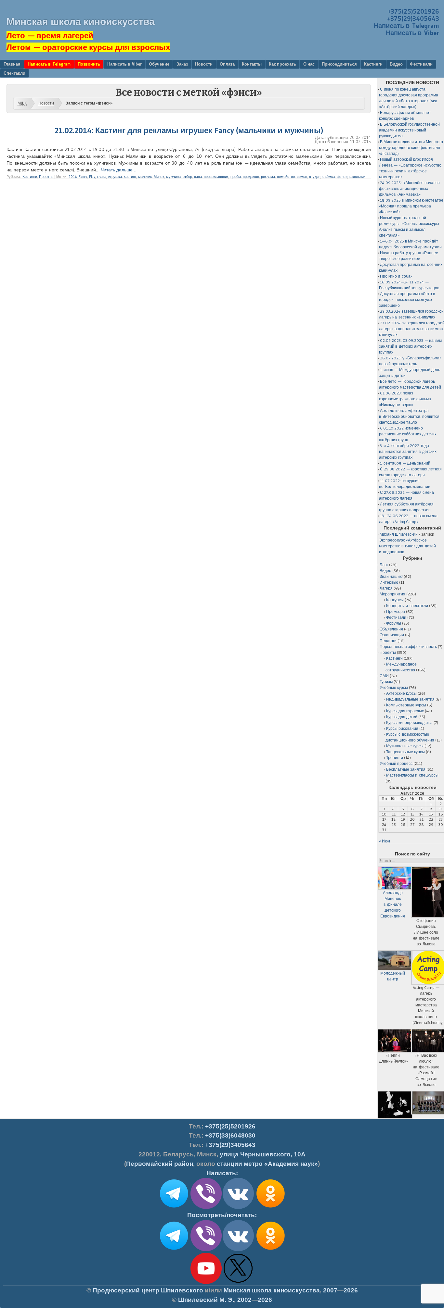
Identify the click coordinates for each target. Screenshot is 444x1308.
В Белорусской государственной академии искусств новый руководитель (409, 130)
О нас (309, 64)
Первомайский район (159, 1163)
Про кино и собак (396, 276)
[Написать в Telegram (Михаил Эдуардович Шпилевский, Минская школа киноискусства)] (173, 1207)
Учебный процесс (396, 763)
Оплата (227, 64)
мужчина (173, 176)
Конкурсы (395, 599)
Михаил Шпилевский (399, 534)
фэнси (342, 176)
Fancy (83, 176)
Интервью (389, 582)
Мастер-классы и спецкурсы (412, 775)
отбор (187, 176)
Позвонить (89, 64)
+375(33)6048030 (230, 1135)
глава (101, 176)
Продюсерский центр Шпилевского (148, 1290)
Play (92, 176)
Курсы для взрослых (405, 710)
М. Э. (206, 1299)
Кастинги (373, 64)
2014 (73, 176)
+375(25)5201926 (413, 11)
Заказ (182, 64)
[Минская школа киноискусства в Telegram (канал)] (173, 1250)
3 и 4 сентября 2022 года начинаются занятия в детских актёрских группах (408, 451)
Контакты (252, 64)
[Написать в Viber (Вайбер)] (206, 1207)
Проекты (46, 176)
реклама (268, 176)
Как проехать (282, 64)
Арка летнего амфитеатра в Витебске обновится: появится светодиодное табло (409, 416)
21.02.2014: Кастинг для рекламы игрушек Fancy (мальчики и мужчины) (189, 130)
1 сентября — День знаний (405, 463)
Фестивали (421, 64)
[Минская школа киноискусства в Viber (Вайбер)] (206, 1250)
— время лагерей (50, 35)
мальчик (145, 176)
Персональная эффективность (408, 646)
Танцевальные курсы (405, 751)
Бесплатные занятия (405, 769)
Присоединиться (339, 64)
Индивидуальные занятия (410, 699)
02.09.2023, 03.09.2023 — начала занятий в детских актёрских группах (410, 346)
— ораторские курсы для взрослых (88, 47)
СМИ (384, 675)
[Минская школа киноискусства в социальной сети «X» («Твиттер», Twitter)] (238, 1282)
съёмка (328, 176)
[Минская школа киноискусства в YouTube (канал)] (206, 1282)
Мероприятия (392, 594)
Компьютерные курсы (406, 705)
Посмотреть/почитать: (222, 1215)
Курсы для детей (401, 716)
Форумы (393, 623)
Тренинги (394, 757)
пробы (235, 176)
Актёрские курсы (401, 693)
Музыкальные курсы (405, 745)
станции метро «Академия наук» (267, 1163)
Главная (12, 64)
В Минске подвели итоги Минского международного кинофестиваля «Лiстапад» (411, 147)
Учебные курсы (394, 687)
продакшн (251, 176)
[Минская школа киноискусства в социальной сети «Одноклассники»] (270, 1250)
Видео (396, 64)
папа (198, 176)
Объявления (391, 629)
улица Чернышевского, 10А (263, 1154)
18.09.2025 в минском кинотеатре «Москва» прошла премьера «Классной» (411, 206)
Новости (204, 64)
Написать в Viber (412, 33)
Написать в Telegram (406, 26)
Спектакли (14, 73)
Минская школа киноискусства (81, 22)
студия (314, 176)
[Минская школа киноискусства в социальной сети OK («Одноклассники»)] (270, 1207)
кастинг (130, 176)
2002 (244, 1299)
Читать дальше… (118, 170)
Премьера (395, 611)
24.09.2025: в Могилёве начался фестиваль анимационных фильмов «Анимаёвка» (409, 188)
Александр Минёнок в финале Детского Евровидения (392, 904)
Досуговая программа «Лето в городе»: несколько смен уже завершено (407, 299)
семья (302, 176)
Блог (384, 564)
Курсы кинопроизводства (409, 722)
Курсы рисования (402, 728)
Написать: (222, 1173)
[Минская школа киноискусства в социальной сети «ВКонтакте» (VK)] (238, 1250)
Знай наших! (391, 576)
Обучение (159, 64)
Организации (392, 634)
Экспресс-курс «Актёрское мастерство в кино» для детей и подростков (407, 546)
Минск (159, 176)
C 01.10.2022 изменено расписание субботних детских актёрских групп (408, 434)
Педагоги (388, 640)
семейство (286, 176)
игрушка (115, 176)
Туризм (386, 681)
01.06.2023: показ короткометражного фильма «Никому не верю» (405, 399)
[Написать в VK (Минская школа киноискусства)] (238, 1207)
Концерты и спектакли (407, 605)
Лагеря (386, 588)
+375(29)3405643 (413, 18)
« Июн (384, 841)
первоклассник (216, 176)
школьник (357, 176)
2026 (351, 1290)
